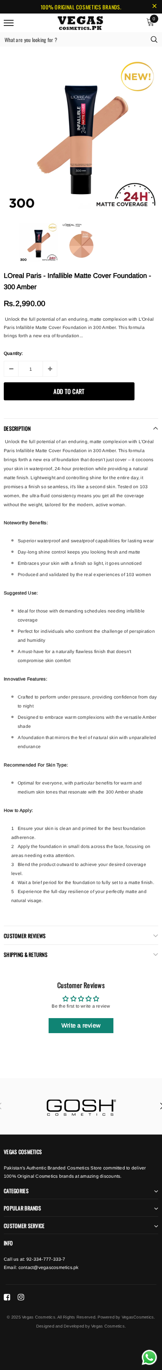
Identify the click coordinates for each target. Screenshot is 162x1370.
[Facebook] (7, 1297)
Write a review (81, 1025)
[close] (154, 7)
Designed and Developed (60, 1326)
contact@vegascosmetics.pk (48, 1267)
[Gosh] (81, 1106)
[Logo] (80, 21)
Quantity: (13, 353)
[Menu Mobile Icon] (9, 23)
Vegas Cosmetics (108, 1326)
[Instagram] (21, 1297)
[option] (81, 134)
